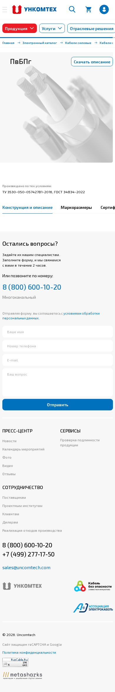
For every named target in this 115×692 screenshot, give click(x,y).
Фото (7, 457)
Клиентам (10, 514)
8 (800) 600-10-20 (31, 287)
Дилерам (10, 522)
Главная (8, 42)
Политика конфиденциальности (29, 652)
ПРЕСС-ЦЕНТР (17, 430)
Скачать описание (92, 61)
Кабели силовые (78, 42)
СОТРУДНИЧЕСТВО (22, 487)
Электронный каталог (40, 42)
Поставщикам (14, 497)
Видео (7, 465)
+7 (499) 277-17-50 (28, 554)
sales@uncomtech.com (26, 567)
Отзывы (9, 474)
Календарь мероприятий (23, 449)
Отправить (57, 404)
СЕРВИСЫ (70, 430)
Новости (9, 441)
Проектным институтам (22, 505)
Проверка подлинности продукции (80, 442)
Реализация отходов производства (32, 530)
